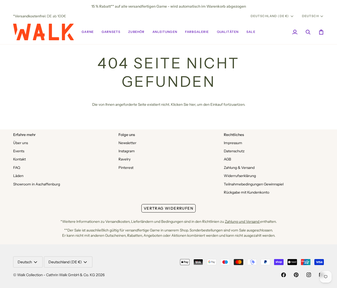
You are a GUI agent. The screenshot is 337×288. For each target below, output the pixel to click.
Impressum (233, 143)
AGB (227, 159)
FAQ (16, 167)
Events (18, 151)
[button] (88, 32)
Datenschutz (234, 151)
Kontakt (19, 159)
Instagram (126, 151)
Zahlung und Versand (242, 221)
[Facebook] (283, 274)
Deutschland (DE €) (270, 16)
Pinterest (125, 167)
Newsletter (127, 143)
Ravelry (124, 159)
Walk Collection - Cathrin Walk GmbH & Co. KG (56, 274)
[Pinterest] (296, 274)
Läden (18, 176)
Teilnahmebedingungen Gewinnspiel (254, 184)
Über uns (20, 143)
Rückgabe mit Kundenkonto (246, 192)
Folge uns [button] (126, 134)
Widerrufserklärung (240, 176)
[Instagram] (308, 274)
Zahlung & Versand (239, 167)
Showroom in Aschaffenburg (36, 184)
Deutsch (310, 16)
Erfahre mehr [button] (24, 134)
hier (192, 104)
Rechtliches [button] (234, 134)
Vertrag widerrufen (168, 208)
